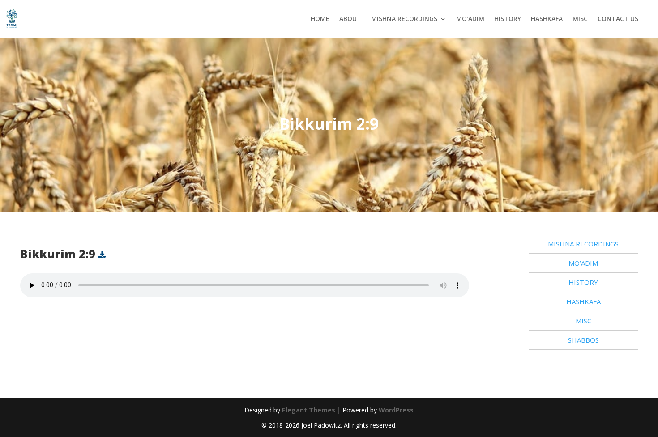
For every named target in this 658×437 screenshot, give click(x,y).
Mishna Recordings (404, 19)
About (350, 19)
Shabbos (583, 339)
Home (320, 19)
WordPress (396, 410)
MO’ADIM (470, 19)
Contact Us (618, 19)
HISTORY (507, 19)
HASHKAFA (547, 19)
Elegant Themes (308, 410)
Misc (580, 19)
